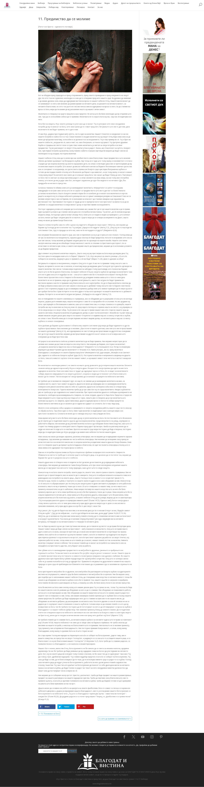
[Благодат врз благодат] (154, 252)
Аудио (115, 3)
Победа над (53, 7)
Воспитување (183, 3)
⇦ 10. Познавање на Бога (49, 713)
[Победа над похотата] (154, 172)
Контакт (91, 7)
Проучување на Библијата (59, 3)
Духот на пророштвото (131, 3)
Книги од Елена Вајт (152, 3)
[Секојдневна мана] (154, 51)
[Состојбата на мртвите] (154, 299)
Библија (41, 3)
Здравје (22, 7)
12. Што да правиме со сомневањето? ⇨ (115, 719)
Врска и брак (169, 3)
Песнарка (81, 7)
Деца (31, 7)
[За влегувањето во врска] (154, 93)
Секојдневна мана (27, 3)
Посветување (95, 3)
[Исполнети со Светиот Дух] (154, 134)
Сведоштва (41, 7)
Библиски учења (80, 3)
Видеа (107, 3)
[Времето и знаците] (154, 205)
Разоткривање (68, 7)
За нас (100, 7)
